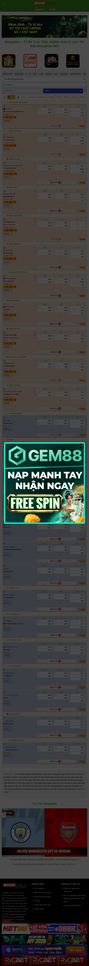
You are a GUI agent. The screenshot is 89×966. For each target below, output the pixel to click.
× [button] (82, 445)
